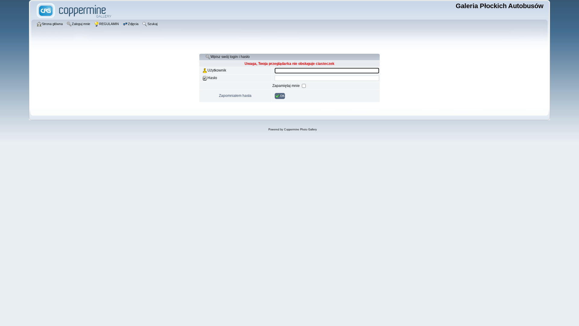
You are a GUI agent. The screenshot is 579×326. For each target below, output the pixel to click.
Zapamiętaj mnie (286, 86)
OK (282, 95)
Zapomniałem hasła (235, 96)
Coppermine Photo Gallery (300, 129)
